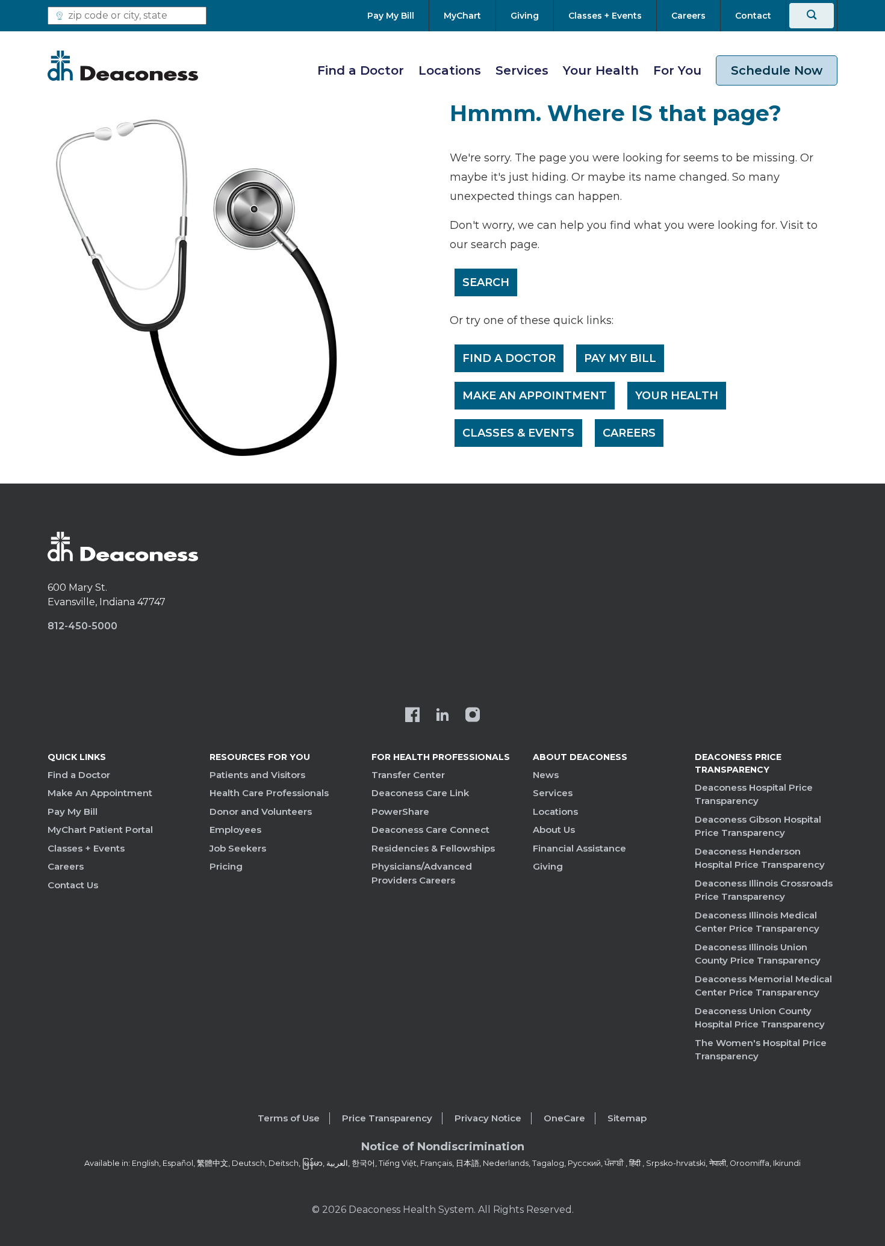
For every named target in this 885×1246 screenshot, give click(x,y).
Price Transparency (387, 1118)
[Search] (811, 15)
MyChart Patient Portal (100, 829)
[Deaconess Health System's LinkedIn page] (442, 716)
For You (677, 70)
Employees (235, 829)
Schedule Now (776, 70)
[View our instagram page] (472, 716)
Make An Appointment (534, 395)
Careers (629, 433)
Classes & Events (518, 433)
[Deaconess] (123, 65)
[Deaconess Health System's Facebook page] (412, 716)
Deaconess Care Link (420, 793)
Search (485, 282)
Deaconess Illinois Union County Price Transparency (758, 954)
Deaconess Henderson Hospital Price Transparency (760, 858)
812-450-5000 (82, 626)
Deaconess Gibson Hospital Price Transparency (758, 826)
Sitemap (627, 1118)
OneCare (564, 1118)
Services (521, 70)
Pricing (226, 866)
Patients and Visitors (257, 774)
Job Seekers (238, 848)
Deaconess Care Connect (430, 829)
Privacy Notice (488, 1118)
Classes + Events (86, 848)
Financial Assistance (579, 848)
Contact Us (73, 885)
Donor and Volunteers (261, 811)
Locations (449, 70)
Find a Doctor (360, 70)
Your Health (601, 70)
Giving (548, 866)
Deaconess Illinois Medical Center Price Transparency (757, 922)
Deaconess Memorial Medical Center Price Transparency (763, 985)
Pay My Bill (620, 358)
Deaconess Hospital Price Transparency (754, 794)
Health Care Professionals (269, 793)
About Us (554, 829)
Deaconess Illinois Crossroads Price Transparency (764, 890)
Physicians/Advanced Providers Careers (421, 873)
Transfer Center (408, 774)
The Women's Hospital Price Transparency (761, 1049)
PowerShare (400, 811)
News (546, 774)
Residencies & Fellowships (433, 848)
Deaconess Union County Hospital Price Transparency (760, 1017)
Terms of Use (289, 1118)
